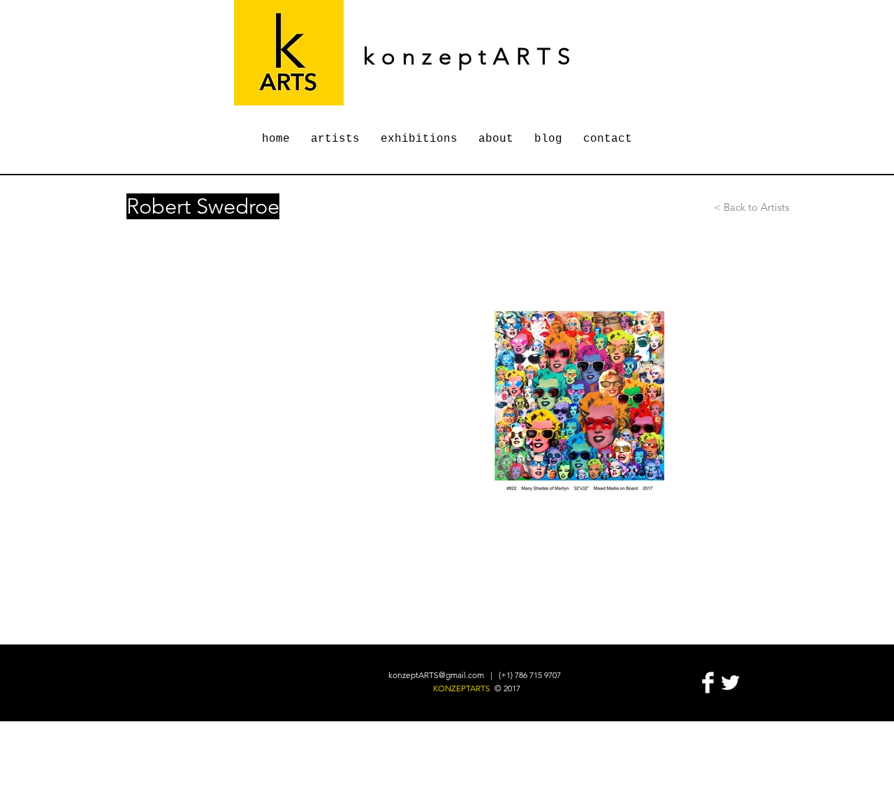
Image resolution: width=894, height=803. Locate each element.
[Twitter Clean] (730, 682)
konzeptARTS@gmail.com (436, 675)
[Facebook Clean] (708, 682)
